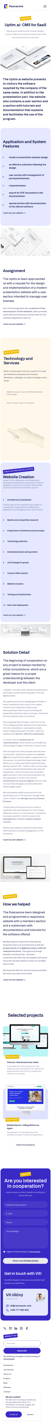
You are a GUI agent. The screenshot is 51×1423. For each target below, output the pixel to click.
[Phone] (4, 1328)
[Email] (10, 1328)
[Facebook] (26, 1328)
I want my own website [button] (13, 213)
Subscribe (22, 1351)
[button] (45, 6)
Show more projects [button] (25, 1145)
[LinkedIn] (15, 1328)
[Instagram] (21, 1328)
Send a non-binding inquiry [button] (25, 1261)
